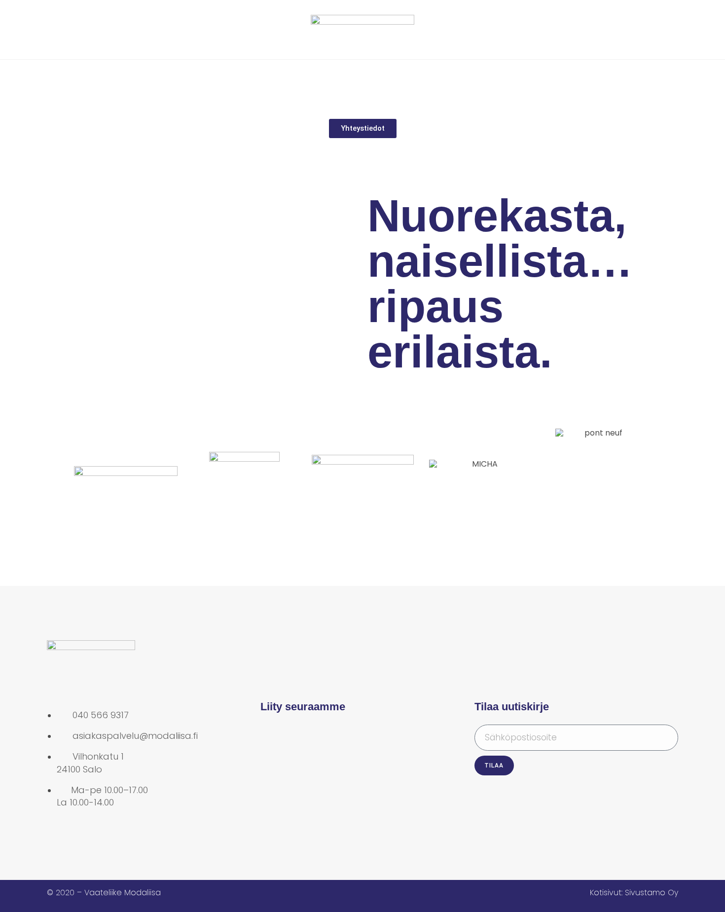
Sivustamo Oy (651, 892)
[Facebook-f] (272, 737)
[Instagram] (304, 737)
